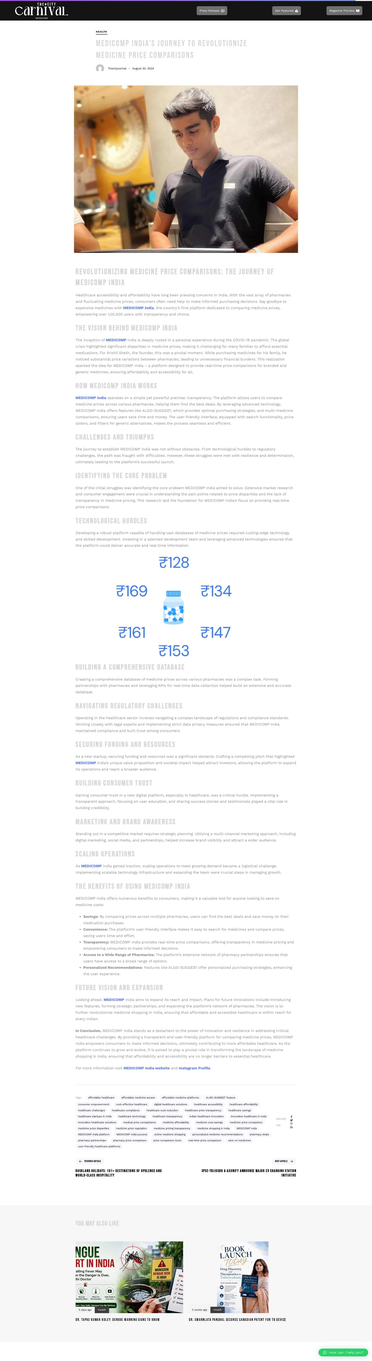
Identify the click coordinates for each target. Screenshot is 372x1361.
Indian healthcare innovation (206, 1116)
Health (101, 31)
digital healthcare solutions (170, 1104)
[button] (343, 1352)
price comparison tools (167, 1140)
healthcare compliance (126, 1110)
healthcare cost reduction (162, 1110)
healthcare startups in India (94, 1116)
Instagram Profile (194, 1068)
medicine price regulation (131, 1128)
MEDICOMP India (247, 1128)
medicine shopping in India (213, 1128)
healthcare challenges (91, 1110)
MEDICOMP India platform (93, 1134)
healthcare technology (132, 1116)
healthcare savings (239, 1110)
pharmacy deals (259, 1134)
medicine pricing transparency (172, 1128)
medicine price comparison (246, 1122)
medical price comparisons (139, 1122)
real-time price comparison (204, 1140)
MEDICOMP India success (131, 1134)
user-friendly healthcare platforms (99, 1146)
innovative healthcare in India (248, 1116)
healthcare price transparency (203, 1110)
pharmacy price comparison (129, 1140)
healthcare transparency (167, 1116)
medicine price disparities (93, 1128)
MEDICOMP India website (147, 1068)
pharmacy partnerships (92, 1140)
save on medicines (239, 1140)
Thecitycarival (117, 68)
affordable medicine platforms (180, 1097)
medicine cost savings (209, 1122)
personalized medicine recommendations (217, 1134)
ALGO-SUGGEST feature (220, 1097)
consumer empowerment (93, 1104)
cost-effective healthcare (131, 1104)
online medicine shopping (169, 1134)
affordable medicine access (138, 1097)
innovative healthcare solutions (97, 1122)
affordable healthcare (101, 1097)
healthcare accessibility (208, 1104)
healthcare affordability (244, 1104)
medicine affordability (176, 1122)
